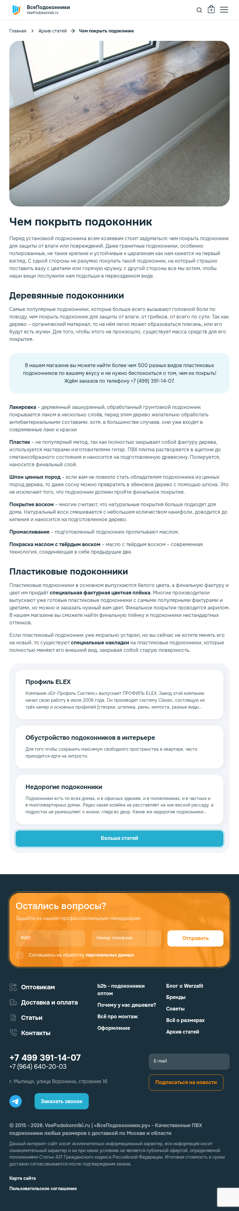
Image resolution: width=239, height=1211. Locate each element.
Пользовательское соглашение (43, 1188)
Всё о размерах (185, 1020)
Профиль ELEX (48, 682)
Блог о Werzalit (184, 986)
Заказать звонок (61, 1101)
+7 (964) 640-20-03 (38, 1067)
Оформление (113, 1028)
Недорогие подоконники (64, 787)
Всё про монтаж (117, 1016)
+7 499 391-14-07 (45, 1058)
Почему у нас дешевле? (126, 1005)
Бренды (175, 997)
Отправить (195, 938)
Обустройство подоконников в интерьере (90, 738)
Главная (17, 31)
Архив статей (53, 31)
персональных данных (110, 955)
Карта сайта (22, 1178)
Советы (175, 1008)
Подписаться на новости (186, 1082)
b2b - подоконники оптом (121, 990)
